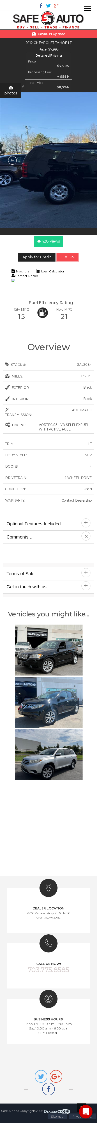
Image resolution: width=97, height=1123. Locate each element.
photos (10, 93)
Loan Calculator (52, 271)
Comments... (19, 536)
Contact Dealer (26, 276)
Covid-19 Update (51, 34)
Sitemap (57, 1116)
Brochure (22, 271)
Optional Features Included (34, 523)
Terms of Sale (20, 573)
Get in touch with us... (29, 586)
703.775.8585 (48, 970)
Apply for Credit (37, 257)
